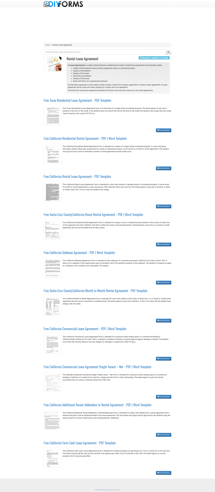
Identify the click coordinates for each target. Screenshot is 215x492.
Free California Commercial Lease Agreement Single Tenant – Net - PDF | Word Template (97, 366)
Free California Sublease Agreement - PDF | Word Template (79, 252)
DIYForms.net (103, 490)
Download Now (164, 130)
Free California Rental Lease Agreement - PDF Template (77, 176)
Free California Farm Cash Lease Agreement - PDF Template (80, 442)
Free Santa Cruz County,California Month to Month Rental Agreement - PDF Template (95, 290)
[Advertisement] (107, 26)
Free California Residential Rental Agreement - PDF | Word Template (85, 138)
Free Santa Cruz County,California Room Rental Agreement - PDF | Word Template (93, 214)
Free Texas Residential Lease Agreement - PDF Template (77, 100)
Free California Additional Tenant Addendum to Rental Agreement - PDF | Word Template (97, 404)
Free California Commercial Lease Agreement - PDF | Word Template (85, 328)
